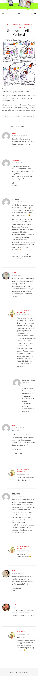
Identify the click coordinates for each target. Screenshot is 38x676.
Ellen (14, 273)
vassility (15, 133)
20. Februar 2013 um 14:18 (19, 135)
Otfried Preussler (27, 116)
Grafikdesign (25, 24)
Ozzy (14, 605)
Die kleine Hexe (14, 116)
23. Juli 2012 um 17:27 (23, 314)
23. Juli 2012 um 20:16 (18, 163)
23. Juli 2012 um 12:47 (18, 573)
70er (4, 116)
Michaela (21, 632)
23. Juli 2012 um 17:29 (23, 551)
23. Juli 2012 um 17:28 (23, 474)
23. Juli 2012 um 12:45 (18, 607)
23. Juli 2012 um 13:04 (18, 496)
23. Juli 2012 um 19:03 (18, 201)
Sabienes (15, 160)
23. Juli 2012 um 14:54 (18, 275)
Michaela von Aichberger (23, 311)
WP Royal (24, 672)
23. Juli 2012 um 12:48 (23, 634)
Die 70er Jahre (11, 24)
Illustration (19, 27)
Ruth (14, 571)
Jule (13, 425)
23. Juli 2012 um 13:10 (18, 427)
